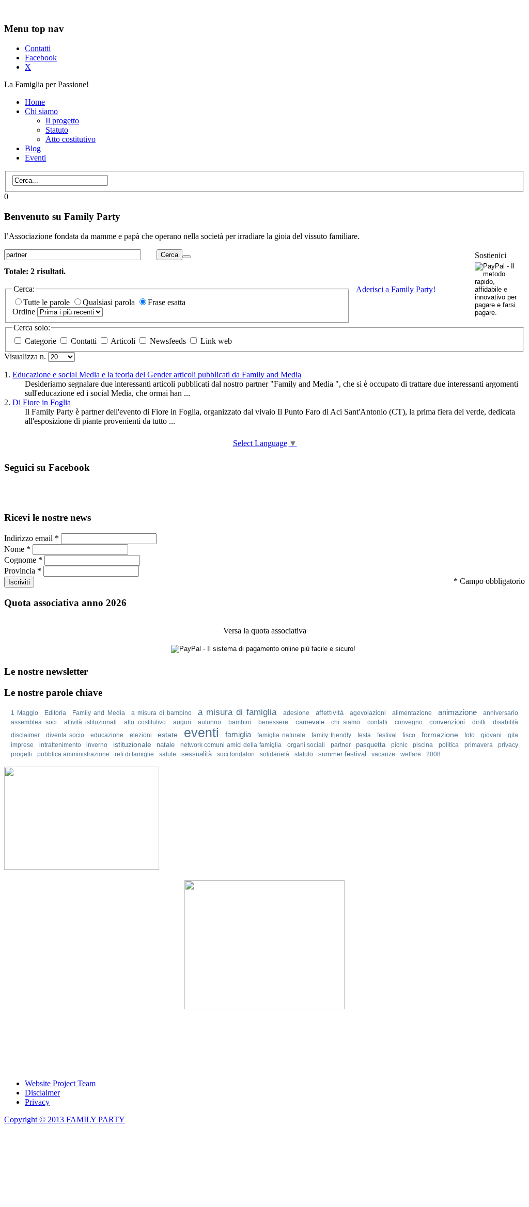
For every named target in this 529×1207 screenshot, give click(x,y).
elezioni (141, 735)
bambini (239, 722)
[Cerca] (186, 256)
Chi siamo (41, 111)
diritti (479, 722)
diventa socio (65, 735)
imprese (22, 745)
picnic (399, 745)
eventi (201, 732)
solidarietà (274, 754)
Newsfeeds (168, 341)
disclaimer (25, 735)
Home (35, 102)
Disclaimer (42, 1092)
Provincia (22, 570)
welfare (410, 754)
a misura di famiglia (237, 712)
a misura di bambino (161, 713)
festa (364, 735)
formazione (440, 734)
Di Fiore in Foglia (41, 402)
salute (167, 754)
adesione (296, 713)
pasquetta (370, 745)
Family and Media (98, 713)
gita (513, 735)
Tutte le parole (47, 302)
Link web (215, 341)
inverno (96, 745)
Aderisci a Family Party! (395, 289)
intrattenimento (60, 745)
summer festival (342, 754)
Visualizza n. (26, 356)
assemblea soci (34, 722)
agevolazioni (368, 713)
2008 (433, 754)
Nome (17, 549)
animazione (457, 712)
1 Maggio (24, 713)
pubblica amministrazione (73, 754)
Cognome (23, 559)
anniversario (500, 713)
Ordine (24, 311)
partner (341, 745)
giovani (491, 735)
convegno (409, 722)
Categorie (40, 341)
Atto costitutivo (70, 139)
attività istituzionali (90, 722)
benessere (273, 722)
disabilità (505, 722)
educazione (106, 735)
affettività (330, 713)
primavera (478, 745)
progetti (21, 754)
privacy (508, 745)
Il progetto (62, 120)
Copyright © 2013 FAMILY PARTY (64, 1119)
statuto (303, 754)
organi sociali (306, 745)
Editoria (55, 713)
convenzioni (447, 722)
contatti (377, 722)
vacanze (383, 754)
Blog (33, 148)
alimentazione (412, 713)
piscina (423, 745)
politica (449, 745)
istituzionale (132, 744)
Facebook (41, 57)
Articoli (123, 341)
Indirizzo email (31, 538)
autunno (209, 722)
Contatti (38, 48)
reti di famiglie (134, 754)
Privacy (37, 1102)
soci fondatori (236, 754)
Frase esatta (166, 302)
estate (168, 734)
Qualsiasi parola (110, 302)
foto (469, 735)
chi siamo (345, 722)
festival (387, 735)
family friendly (331, 735)
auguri (182, 722)
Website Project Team (60, 1083)
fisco (408, 735)
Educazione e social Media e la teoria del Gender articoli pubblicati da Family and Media (156, 374)
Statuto (56, 129)
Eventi (35, 157)
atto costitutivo (145, 722)
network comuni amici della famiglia (231, 745)
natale (166, 745)
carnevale (309, 722)
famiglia (238, 734)
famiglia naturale (281, 735)
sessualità (196, 754)
